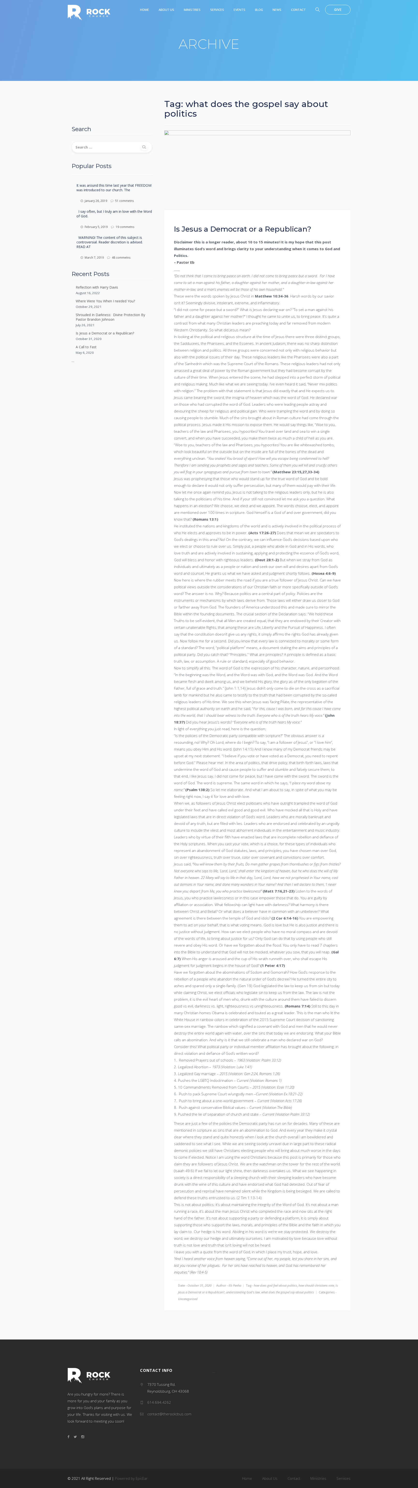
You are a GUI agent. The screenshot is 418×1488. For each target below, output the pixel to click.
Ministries (192, 9)
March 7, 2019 (94, 257)
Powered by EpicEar (131, 1478)
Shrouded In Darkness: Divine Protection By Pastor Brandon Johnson (110, 317)
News (277, 9)
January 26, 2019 (96, 201)
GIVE (338, 9)
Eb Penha (235, 1285)
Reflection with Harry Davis (97, 287)
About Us (166, 9)
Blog (259, 9)
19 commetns (125, 227)
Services (217, 9)
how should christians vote (316, 1285)
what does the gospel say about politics (287, 1292)
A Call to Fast (86, 347)
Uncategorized (188, 1299)
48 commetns (121, 257)
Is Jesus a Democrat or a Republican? (105, 333)
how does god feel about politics (275, 1285)
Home (144, 9)
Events (239, 9)
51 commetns (124, 201)
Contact (298, 9)
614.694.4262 (159, 1402)
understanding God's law (243, 1292)
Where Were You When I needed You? (105, 301)
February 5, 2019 (96, 227)
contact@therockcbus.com (169, 1413)
